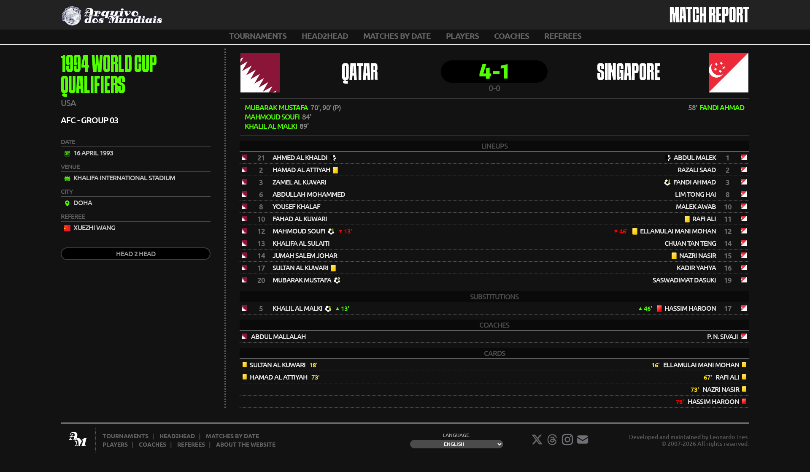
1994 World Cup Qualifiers (109, 76)
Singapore (629, 73)
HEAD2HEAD (325, 36)
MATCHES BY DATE (397, 36)
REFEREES (562, 36)
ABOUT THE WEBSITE (245, 444)
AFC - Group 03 (89, 120)
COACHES (511, 36)
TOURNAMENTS (257, 36)
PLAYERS (462, 36)
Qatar (360, 73)
